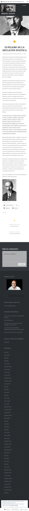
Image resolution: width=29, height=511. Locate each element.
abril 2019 (6, 464)
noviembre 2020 (7, 409)
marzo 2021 (6, 398)
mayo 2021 (6, 392)
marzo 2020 (6, 432)
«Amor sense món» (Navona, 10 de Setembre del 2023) (14, 316)
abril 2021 (6, 395)
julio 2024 (6, 352)
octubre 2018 (7, 475)
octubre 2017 (7, 484)
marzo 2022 (6, 372)
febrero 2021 (7, 401)
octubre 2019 (7, 447)
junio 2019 (6, 458)
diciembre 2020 (7, 406)
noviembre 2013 (7, 490)
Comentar (21, 264)
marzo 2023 (6, 363)
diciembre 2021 (7, 378)
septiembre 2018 (8, 478)
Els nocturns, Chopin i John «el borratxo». (13, 332)
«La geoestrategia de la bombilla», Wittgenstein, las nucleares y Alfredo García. (14, 328)
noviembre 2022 (7, 366)
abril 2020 (6, 429)
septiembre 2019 (8, 449)
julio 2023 (6, 358)
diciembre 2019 (7, 441)
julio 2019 (6, 455)
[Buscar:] (14, 295)
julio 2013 (6, 492)
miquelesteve (12, 53)
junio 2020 (6, 424)
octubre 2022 (7, 369)
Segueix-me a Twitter (11, 302)
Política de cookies (14, 505)
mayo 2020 (6, 426)
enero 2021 (6, 404)
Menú (24, 5)
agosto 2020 (7, 418)
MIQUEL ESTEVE (8, 13)
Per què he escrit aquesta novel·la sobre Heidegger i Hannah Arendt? (13, 324)
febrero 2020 (7, 435)
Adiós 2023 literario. (8, 320)
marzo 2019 (6, 467)
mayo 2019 (6, 461)
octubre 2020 (7, 412)
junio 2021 (6, 389)
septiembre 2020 (8, 415)
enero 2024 (6, 355)
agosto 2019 (7, 452)
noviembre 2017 (7, 481)
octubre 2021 (7, 383)
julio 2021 (6, 386)
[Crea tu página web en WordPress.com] (14, 1)
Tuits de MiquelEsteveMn (9, 305)
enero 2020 (6, 438)
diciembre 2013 (7, 487)
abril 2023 (6, 361)
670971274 (6, 342)
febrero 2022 (7, 375)
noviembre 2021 (7, 381)
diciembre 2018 (7, 469)
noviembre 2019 (7, 444)
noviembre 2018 (7, 472)
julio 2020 (6, 421)
